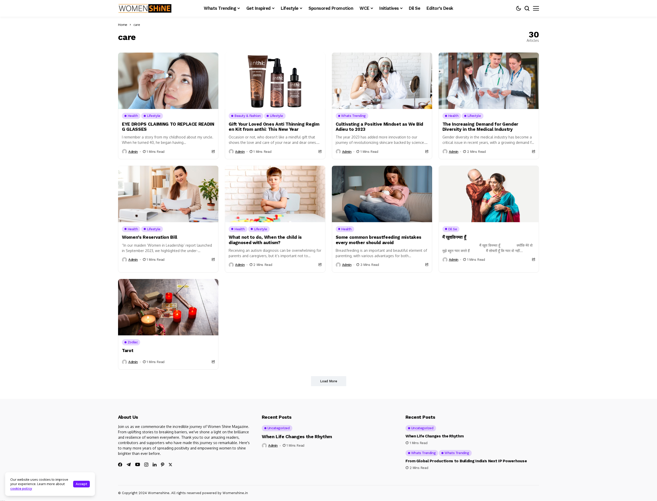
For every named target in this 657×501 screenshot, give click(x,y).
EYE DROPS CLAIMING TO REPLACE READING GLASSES (168, 127)
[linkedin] (155, 464)
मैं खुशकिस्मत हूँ (454, 237)
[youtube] (137, 464)
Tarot (127, 350)
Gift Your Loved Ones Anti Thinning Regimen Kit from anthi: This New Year (274, 127)
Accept (81, 484)
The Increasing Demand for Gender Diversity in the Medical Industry (480, 127)
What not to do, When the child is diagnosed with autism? (265, 240)
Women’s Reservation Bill (149, 237)
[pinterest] (162, 465)
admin (133, 152)
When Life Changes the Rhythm (297, 436)
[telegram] (129, 464)
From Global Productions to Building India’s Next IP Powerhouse (466, 461)
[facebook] (120, 465)
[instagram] (146, 465)
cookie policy (21, 488)
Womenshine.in (235, 493)
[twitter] (170, 464)
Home (122, 25)
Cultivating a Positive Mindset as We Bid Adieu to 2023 (379, 127)
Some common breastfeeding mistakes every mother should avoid (378, 240)
